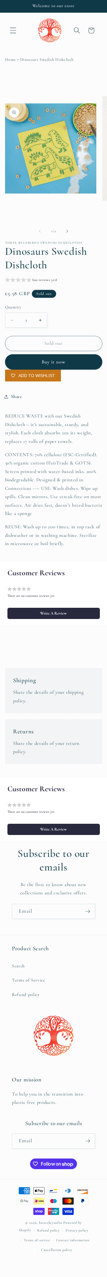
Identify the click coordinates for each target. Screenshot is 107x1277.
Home (10, 59)
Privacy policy (77, 1230)
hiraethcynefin (50, 1223)
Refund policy (26, 994)
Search (18, 966)
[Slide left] (39, 231)
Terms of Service (28, 980)
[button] (13, 30)
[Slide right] (67, 231)
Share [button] (16, 396)
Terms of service (37, 1240)
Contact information (72, 1240)
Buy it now (54, 362)
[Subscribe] (88, 911)
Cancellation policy (56, 1250)
